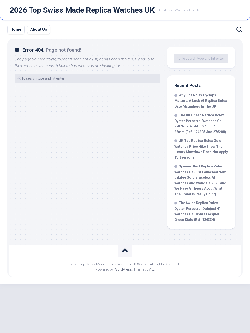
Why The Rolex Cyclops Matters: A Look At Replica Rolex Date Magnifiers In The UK (200, 100)
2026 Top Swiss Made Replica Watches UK (82, 10)
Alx (151, 269)
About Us (38, 29)
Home (15, 29)
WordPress (123, 269)
